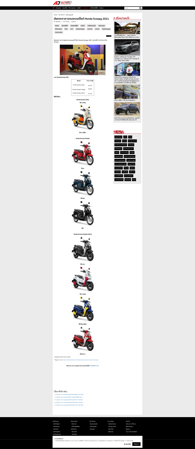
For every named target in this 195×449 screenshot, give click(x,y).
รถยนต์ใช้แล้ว (118, 176)
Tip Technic (61, 15)
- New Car (73, 424)
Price (66, 29)
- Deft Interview (57, 434)
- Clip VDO (110, 429)
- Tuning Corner (112, 426)
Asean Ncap (118, 137)
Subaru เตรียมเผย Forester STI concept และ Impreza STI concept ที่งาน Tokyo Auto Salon (126, 58)
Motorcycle (102, 26)
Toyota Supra (118, 156)
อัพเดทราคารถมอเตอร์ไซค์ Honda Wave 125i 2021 (70, 394)
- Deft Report (56, 424)
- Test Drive (74, 431)
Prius (130, 137)
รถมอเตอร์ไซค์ (74, 26)
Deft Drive (73, 429)
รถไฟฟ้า (79, 8)
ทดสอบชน (118, 141)
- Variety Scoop (112, 424)
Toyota (132, 152)
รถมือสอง (117, 172)
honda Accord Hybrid (120, 145)
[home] (53, 8)
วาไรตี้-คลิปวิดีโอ (94, 8)
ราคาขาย (90, 29)
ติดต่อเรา (101, 8)
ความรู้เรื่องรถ (85, 8)
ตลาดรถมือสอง (129, 176)
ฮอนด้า (83, 26)
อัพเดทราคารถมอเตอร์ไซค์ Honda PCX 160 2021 (69, 400)
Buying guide (69, 15)
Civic (125, 137)
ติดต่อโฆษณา (129, 426)
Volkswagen (118, 148)
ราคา (71, 29)
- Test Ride (74, 434)
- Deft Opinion (56, 431)
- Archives (92, 429)
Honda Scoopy (106, 29)
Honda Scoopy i (80, 29)
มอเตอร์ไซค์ (65, 26)
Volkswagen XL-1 (128, 148)
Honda (57, 26)
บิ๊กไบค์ (126, 168)
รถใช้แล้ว (124, 172)
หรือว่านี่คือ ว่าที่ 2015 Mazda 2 (124, 100)
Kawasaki (127, 179)
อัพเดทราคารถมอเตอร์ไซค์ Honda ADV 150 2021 (69, 402)
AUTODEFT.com (94, 366)
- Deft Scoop (56, 426)
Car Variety (111, 421)
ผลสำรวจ (132, 172)
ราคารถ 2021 (58, 32)
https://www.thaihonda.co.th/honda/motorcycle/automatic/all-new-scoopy (81, 360)
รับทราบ (136, 444)
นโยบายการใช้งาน (131, 424)
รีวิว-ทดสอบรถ (72, 8)
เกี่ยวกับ (128, 421)
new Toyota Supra (120, 160)
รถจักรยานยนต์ (92, 26)
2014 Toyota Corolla (120, 164)
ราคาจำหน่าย (124, 152)
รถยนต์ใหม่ (64, 8)
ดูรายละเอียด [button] (127, 444)
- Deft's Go (110, 431)
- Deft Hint (55, 429)
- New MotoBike (75, 426)
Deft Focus (56, 421)
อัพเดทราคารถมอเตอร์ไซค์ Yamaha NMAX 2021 (69, 397)
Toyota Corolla (131, 160)
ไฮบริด (117, 152)
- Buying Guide (93, 424)
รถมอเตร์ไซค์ (118, 168)
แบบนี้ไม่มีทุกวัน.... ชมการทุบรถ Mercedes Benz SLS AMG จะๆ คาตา (126, 36)
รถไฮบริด (131, 145)
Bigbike (132, 168)
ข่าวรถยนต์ (58, 8)
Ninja (134, 179)
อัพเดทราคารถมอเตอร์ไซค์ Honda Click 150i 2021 (69, 405)
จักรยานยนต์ (58, 29)
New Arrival (74, 421)
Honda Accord (132, 141)
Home (55, 15)
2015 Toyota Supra (129, 156)
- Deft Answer (93, 426)
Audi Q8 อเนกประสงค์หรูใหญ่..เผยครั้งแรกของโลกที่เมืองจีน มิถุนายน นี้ (127, 119)
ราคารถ (97, 29)
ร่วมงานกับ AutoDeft (131, 431)
